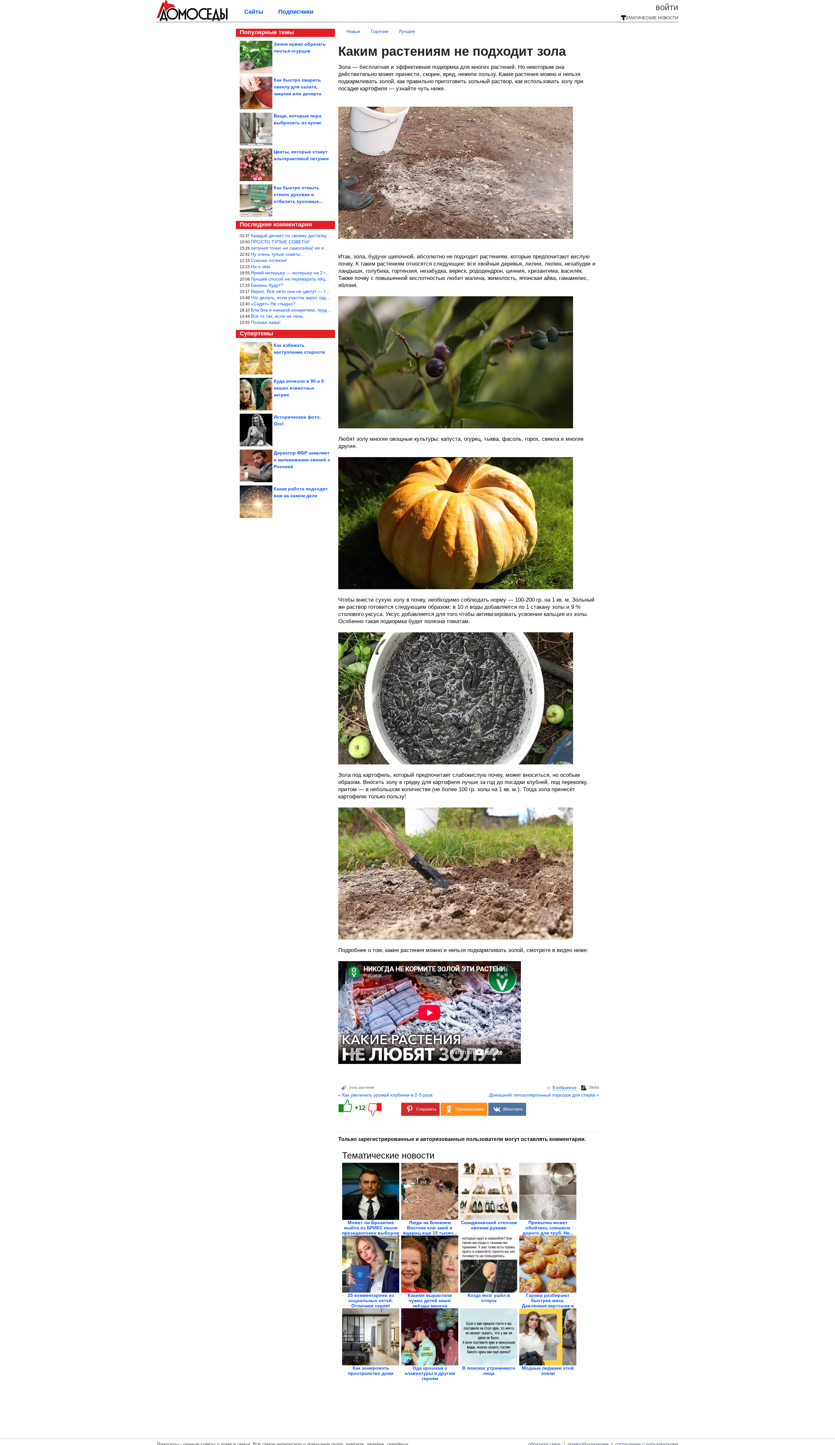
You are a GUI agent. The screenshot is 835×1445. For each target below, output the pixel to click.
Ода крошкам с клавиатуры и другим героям (430, 1373)
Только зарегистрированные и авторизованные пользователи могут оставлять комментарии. (462, 1139)
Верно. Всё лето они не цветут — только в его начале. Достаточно (322, 291)
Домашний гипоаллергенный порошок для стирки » (544, 1095)
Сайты (253, 11)
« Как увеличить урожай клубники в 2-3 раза (385, 1095)
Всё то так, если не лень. (277, 316)
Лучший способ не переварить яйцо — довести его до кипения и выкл (326, 279)
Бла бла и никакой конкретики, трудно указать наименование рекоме (325, 310)
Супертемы (256, 333)
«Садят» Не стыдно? (273, 303)
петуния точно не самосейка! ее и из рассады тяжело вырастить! (320, 248)
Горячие (379, 31)
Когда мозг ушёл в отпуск (489, 1298)
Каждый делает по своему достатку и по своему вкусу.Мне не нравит (325, 235)
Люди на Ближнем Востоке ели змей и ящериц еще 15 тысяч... (430, 1228)
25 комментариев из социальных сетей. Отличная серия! (371, 1300)
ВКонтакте (513, 1109)
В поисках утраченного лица (488, 1370)
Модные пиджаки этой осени (548, 1370)
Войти (667, 7)
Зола (353, 1087)
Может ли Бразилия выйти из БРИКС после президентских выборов (370, 1228)
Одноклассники (470, 1109)
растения (366, 1087)
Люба (594, 1087)
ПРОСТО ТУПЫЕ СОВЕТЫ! (280, 241)
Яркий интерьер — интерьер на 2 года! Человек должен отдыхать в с (325, 272)
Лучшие (407, 31)
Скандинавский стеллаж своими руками (489, 1225)
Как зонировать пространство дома (370, 1370)
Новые (353, 31)
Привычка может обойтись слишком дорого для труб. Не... (548, 1228)
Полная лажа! (266, 322)
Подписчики (295, 11)
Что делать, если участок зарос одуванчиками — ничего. (311, 297)
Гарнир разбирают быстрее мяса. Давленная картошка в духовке (548, 1303)
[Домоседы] (192, 20)
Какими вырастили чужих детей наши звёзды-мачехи (430, 1300)
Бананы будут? (267, 285)
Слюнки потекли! (269, 260)
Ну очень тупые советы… (278, 254)
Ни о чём (260, 266)
